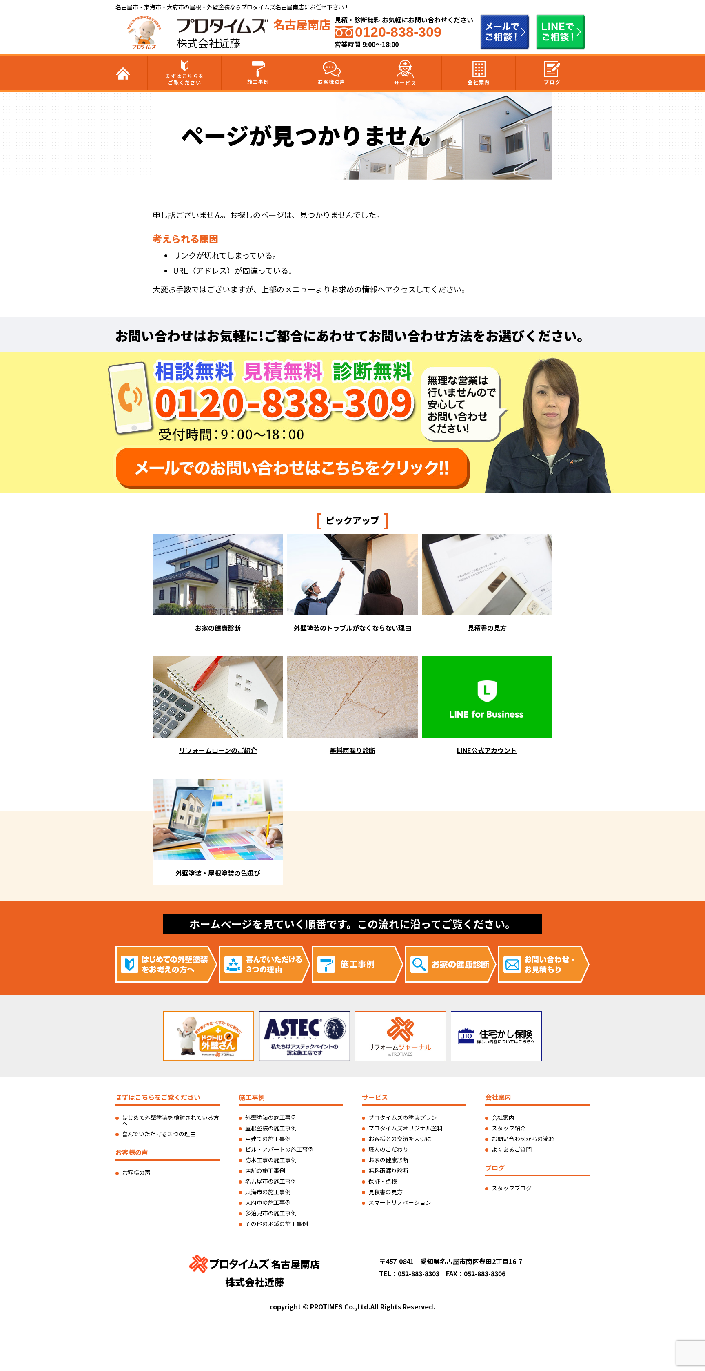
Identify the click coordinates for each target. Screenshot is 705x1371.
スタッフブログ (512, 1188)
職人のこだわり (388, 1149)
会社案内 (479, 81)
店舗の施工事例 (265, 1170)
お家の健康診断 (388, 1160)
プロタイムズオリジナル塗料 (405, 1128)
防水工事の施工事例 (271, 1160)
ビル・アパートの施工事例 (279, 1149)
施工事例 (258, 81)
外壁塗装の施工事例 (271, 1117)
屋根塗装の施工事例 (271, 1128)
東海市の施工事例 (268, 1192)
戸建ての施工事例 (268, 1138)
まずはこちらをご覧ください (184, 79)
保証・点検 (382, 1181)
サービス (405, 82)
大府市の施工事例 (268, 1202)
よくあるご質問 (512, 1149)
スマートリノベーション (399, 1202)
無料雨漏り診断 (388, 1170)
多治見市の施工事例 (271, 1213)
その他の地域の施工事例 (276, 1223)
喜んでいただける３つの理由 (159, 1134)
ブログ (552, 81)
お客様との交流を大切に (399, 1138)
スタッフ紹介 (509, 1128)
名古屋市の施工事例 (271, 1181)
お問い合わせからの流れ (523, 1138)
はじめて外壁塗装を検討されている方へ (170, 1120)
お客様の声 (332, 81)
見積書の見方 (385, 1192)
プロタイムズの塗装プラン (402, 1117)
